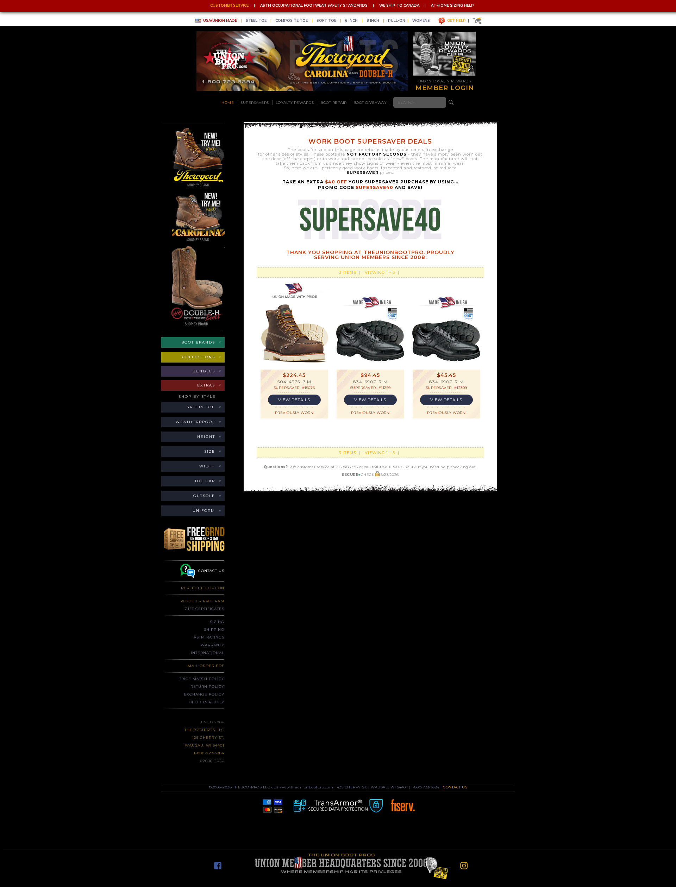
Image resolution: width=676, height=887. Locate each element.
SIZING (217, 621)
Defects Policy (206, 702)
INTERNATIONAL (207, 652)
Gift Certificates (204, 608)
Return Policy (207, 686)
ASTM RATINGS (209, 637)
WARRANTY (212, 645)
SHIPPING (214, 629)
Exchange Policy (204, 694)
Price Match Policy (201, 679)
